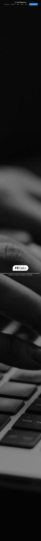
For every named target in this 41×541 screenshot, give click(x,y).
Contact (22, 4)
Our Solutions (6, 4)
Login (26, 4)
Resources (13, 4)
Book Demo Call (33, 4)
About (18, 4)
